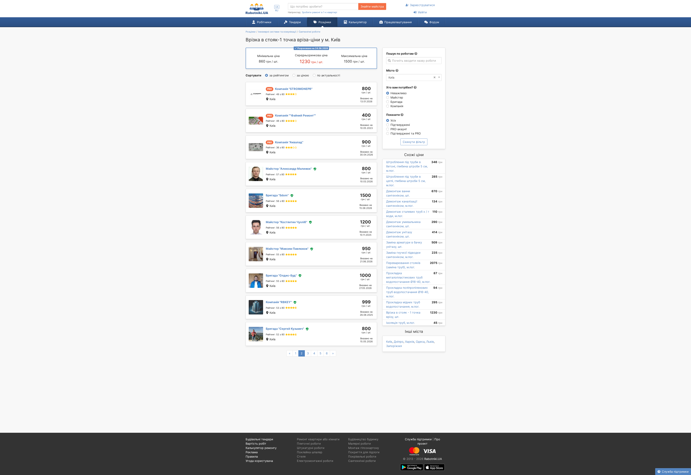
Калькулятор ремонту (261, 448)
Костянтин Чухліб (286, 222)
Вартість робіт (256, 443)
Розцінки (325, 22)
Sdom (277, 195)
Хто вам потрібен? (400, 87)
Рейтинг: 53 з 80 (275, 308)
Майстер (396, 97)
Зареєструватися (422, 5)
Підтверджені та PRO (405, 133)
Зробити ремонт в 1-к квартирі (319, 12)
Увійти (422, 12)
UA (276, 7)
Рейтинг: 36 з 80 (275, 147)
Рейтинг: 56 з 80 (275, 201)
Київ (389, 341)
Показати (393, 115)
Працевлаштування (398, 22)
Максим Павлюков (287, 248)
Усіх (393, 120)
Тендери (295, 22)
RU (276, 10)
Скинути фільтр (414, 142)
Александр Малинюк (289, 168)
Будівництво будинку (363, 439)
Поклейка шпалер (309, 452)
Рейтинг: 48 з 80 (275, 121)
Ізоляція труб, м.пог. (400, 323)
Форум (434, 22)
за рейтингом (279, 75)
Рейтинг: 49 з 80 (275, 94)
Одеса (420, 341)
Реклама (252, 452)
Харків (409, 341)
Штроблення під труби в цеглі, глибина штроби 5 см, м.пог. (406, 181)
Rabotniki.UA (433, 459)
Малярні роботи (359, 443)
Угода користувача (259, 461)
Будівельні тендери (259, 439)
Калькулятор (358, 22)
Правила (252, 456)
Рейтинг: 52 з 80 (275, 334)
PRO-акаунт (398, 129)
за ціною (303, 75)
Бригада (396, 102)
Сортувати (253, 75)
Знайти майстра (372, 6)
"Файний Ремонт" (295, 115)
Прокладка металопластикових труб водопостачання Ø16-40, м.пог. (408, 277)
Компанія (396, 106)
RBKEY (279, 302)
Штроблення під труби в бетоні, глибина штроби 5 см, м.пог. (407, 166)
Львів (430, 341)
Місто (390, 70)
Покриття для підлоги (364, 452)
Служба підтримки (675, 471)
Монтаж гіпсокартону (363, 448)
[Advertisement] (311, 390)
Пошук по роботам (400, 53)
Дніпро (398, 341)
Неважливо (398, 93)
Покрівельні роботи (362, 456)
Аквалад (289, 142)
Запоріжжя (394, 346)
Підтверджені (400, 125)
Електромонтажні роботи (315, 461)
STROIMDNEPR (293, 89)
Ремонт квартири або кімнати (318, 439)
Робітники (264, 22)
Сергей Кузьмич (285, 328)
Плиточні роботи (309, 443)
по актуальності (328, 75)
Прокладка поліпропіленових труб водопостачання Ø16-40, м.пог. (407, 292)
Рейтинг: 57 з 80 (275, 174)
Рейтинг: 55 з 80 (275, 254)
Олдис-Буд (281, 275)
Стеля (301, 456)
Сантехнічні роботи (362, 461)
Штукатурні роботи (310, 448)
